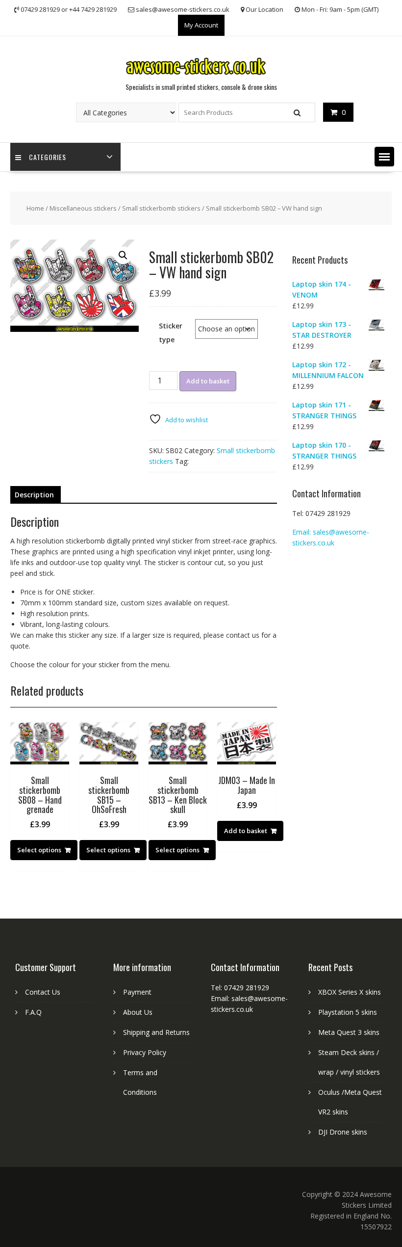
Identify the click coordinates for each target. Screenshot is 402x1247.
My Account (201, 25)
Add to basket (207, 381)
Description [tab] (34, 494)
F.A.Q (33, 1012)
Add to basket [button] (245, 830)
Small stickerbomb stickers (161, 208)
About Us (137, 1012)
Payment (137, 992)
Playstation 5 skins (347, 1012)
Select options (39, 849)
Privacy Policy (144, 1052)
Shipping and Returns (156, 1032)
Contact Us (42, 992)
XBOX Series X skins (349, 992)
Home (35, 208)
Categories (47, 157)
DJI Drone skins (342, 1132)
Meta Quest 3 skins (348, 1032)
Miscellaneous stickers (83, 208)
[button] (384, 156)
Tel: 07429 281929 (321, 513)
